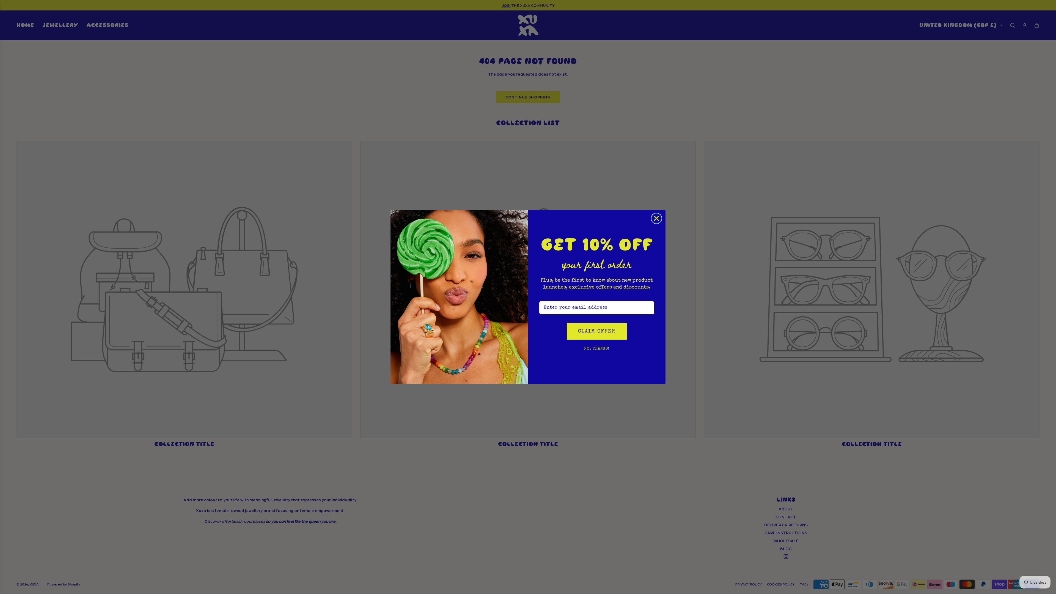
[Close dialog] (656, 218)
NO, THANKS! (596, 349)
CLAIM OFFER (596, 331)
